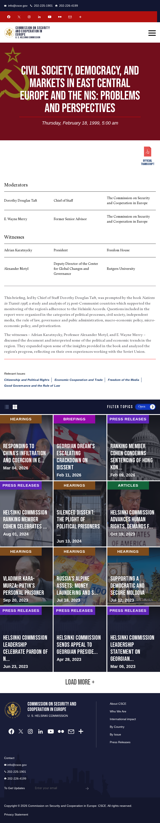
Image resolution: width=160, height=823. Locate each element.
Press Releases (120, 742)
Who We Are (118, 711)
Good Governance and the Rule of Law (32, 385)
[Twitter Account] (19, 16)
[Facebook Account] (8, 16)
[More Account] (80, 16)
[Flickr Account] (59, 16)
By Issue (115, 734)
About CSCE (118, 703)
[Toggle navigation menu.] (152, 33)
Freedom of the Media (123, 379)
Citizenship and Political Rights (26, 379)
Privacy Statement (16, 814)
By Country (117, 726)
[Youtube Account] (49, 16)
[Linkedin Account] (39, 16)
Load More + (80, 682)
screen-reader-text (26, 447)
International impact (123, 719)
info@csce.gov (18, 5)
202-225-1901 (43, 5)
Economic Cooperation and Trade (79, 379)
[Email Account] (70, 16)
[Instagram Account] (29, 16)
